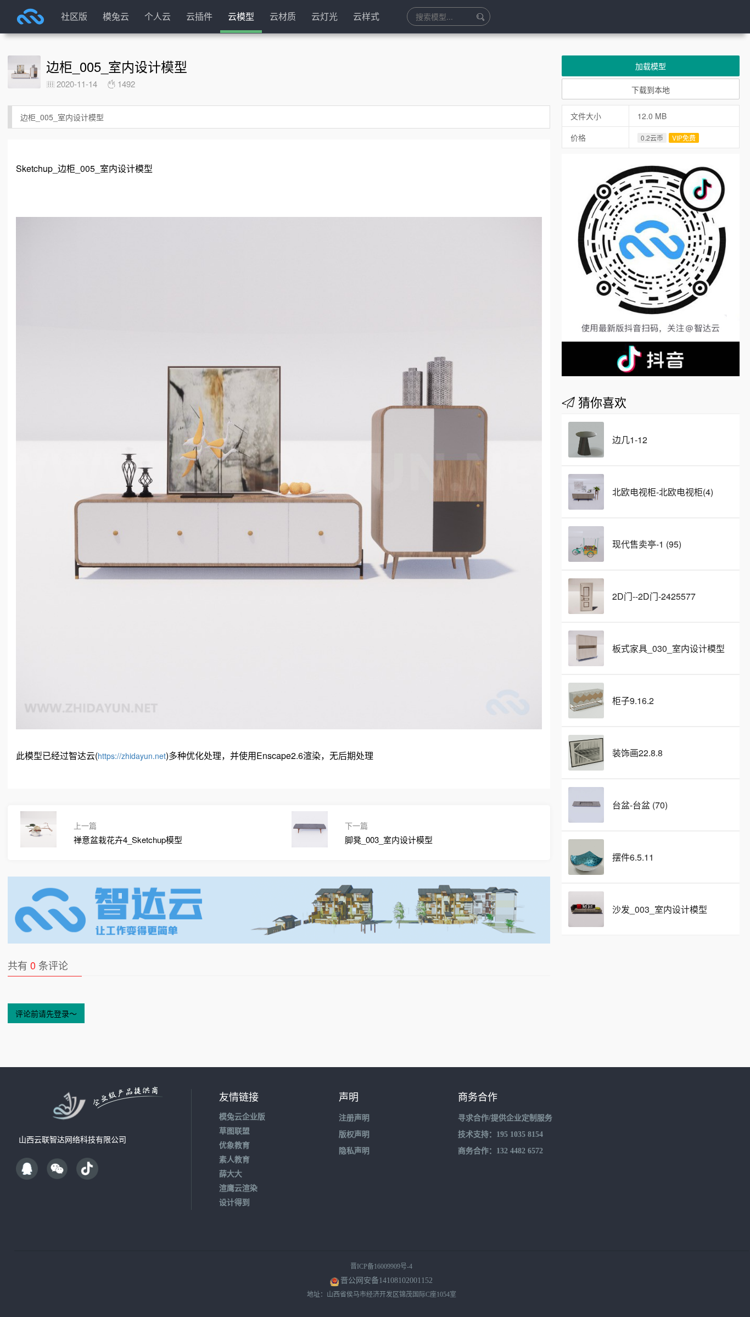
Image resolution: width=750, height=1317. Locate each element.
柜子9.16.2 (633, 700)
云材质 (283, 16)
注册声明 (354, 1118)
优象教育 (234, 1145)
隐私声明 (354, 1151)
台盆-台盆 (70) (640, 805)
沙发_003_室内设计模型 (659, 909)
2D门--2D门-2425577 (654, 596)
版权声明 (354, 1134)
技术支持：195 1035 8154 (500, 1134)
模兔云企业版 (242, 1117)
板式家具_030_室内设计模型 (668, 648)
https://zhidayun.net (132, 755)
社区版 (74, 16)
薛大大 (230, 1174)
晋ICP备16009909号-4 (381, 1266)
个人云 (157, 16)
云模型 (241, 16)
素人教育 (234, 1160)
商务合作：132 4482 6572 (500, 1151)
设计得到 (234, 1202)
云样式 (366, 16)
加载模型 (650, 65)
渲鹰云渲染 (238, 1188)
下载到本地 (650, 89)
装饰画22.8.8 (637, 752)
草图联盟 (234, 1131)
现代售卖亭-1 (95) (646, 544)
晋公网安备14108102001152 (386, 1280)
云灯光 (324, 16)
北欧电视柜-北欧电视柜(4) (662, 491)
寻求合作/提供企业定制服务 (505, 1118)
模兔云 (116, 16)
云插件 (199, 16)
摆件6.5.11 (633, 857)
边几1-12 (629, 439)
